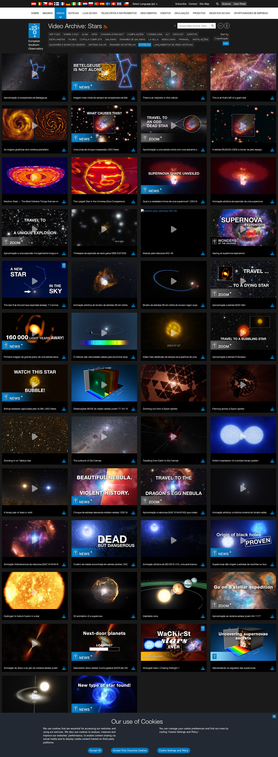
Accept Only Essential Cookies (130, 750)
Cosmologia (154, 34)
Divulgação (182, 13)
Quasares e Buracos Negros (67, 44)
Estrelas (144, 44)
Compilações (135, 34)
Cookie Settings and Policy (173, 750)
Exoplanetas (57, 39)
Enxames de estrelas (123, 44)
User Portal (240, 3)
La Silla (153, 39)
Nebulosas (168, 39)
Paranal (184, 39)
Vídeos (60, 13)
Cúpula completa (91, 39)
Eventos (166, 13)
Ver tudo (54, 34)
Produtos (199, 13)
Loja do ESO (90, 13)
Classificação (221, 38)
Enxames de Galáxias (132, 39)
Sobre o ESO (71, 34)
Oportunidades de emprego (251, 13)
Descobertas (149, 13)
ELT (168, 34)
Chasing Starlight (112, 34)
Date (226, 43)
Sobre (35, 13)
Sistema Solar (97, 44)
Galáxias (110, 39)
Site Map (204, 3)
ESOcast (178, 34)
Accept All (95, 750)
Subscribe (180, 3)
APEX (94, 34)
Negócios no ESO (219, 13)
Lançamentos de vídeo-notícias (173, 44)
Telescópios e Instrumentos (119, 13)
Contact (193, 3)
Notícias (73, 13)
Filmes (72, 39)
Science (226, 3)
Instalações (200, 39)
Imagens (48, 13)
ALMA (85, 34)
